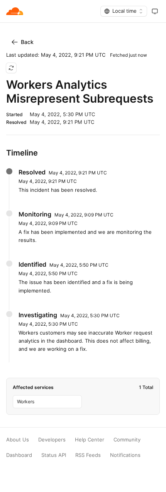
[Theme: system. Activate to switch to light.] (155, 11)
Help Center (89, 440)
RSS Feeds (88, 455)
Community (127, 440)
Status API (53, 455)
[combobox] (124, 11)
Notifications (125, 455)
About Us (17, 440)
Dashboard (19, 455)
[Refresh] (11, 68)
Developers (52, 440)
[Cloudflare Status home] (14, 11)
